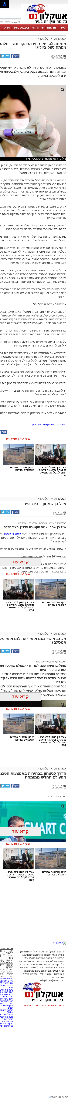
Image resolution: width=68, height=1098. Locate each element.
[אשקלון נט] (59, 942)
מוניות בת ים (7, 1019)
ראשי (63, 27)
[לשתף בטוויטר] (5, 57)
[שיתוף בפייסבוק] (14, 57)
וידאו (6, 27)
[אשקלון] (44, 24)
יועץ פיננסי (8, 1005)
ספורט (10, 960)
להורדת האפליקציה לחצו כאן (49, 424)
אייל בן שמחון (54, 523)
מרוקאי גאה (55, 662)
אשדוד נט (42, 523)
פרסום (6, 1026)
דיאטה (9, 994)
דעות (10, 971)
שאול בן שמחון (12, 533)
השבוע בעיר (21, 27)
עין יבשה (8, 1003)
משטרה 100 (7, 955)
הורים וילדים (7, 996)
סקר (10, 957)
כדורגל (10, 969)
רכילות (10, 965)
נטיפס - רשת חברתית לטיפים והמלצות (44, 1005)
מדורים (10, 974)
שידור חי (38, 27)
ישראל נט (8, 1014)
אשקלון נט (59, 38)
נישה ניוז (9, 990)
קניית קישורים (6, 978)
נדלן (3, 950)
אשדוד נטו (22, 523)
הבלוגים (45, 38)
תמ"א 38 (32, 523)
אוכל (11, 950)
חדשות (51, 27)
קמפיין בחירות (54, 796)
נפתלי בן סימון (42, 662)
